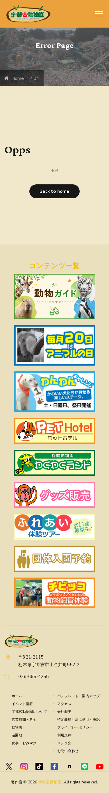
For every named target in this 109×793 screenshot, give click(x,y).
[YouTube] (99, 766)
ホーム (17, 696)
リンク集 (64, 743)
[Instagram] (24, 766)
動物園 (17, 727)
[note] (69, 766)
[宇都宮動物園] (28, 14)
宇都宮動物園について (29, 711)
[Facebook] (54, 766)
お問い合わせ (67, 751)
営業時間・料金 (24, 719)
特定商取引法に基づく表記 (78, 719)
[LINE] (84, 766)
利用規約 (64, 735)
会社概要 (64, 711)
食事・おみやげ (24, 743)
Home (16, 78)
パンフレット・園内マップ (78, 696)
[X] (9, 766)
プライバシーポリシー (75, 727)
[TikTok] (39, 766)
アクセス (64, 704)
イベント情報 (22, 704)
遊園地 (17, 735)
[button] (54, 191)
